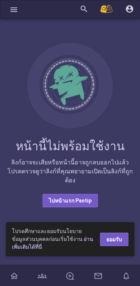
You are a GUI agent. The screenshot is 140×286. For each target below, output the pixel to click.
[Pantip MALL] (106, 9)
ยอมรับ (114, 239)
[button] (13, 9)
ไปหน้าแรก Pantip (70, 201)
